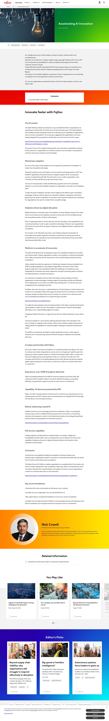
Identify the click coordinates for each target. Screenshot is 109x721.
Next (104, 594)
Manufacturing (25, 45)
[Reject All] (8, 710)
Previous (4, 594)
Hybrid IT (78, 677)
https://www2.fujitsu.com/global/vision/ (37, 301)
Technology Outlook (15, 45)
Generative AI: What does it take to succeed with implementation (48, 562)
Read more (15, 691)
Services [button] (65, 2)
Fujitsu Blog (18, 2)
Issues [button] (57, 2)
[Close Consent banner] (107, 707)
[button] (99, 2)
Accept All (95, 717)
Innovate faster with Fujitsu (38, 100)
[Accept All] (58, 708)
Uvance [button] (27, 2)
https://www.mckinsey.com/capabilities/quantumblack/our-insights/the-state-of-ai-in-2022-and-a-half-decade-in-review (52, 143)
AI (8, 45)
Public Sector (33, 45)
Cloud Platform (41, 45)
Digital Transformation (56, 680)
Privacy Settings (95, 710)
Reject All (95, 714)
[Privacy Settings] (33, 710)
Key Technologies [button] (47, 2)
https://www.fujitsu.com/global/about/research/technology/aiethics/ (47, 423)
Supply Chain (22, 687)
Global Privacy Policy (8, 713)
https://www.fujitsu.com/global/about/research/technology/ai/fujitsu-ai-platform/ (51, 476)
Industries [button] (35, 2)
